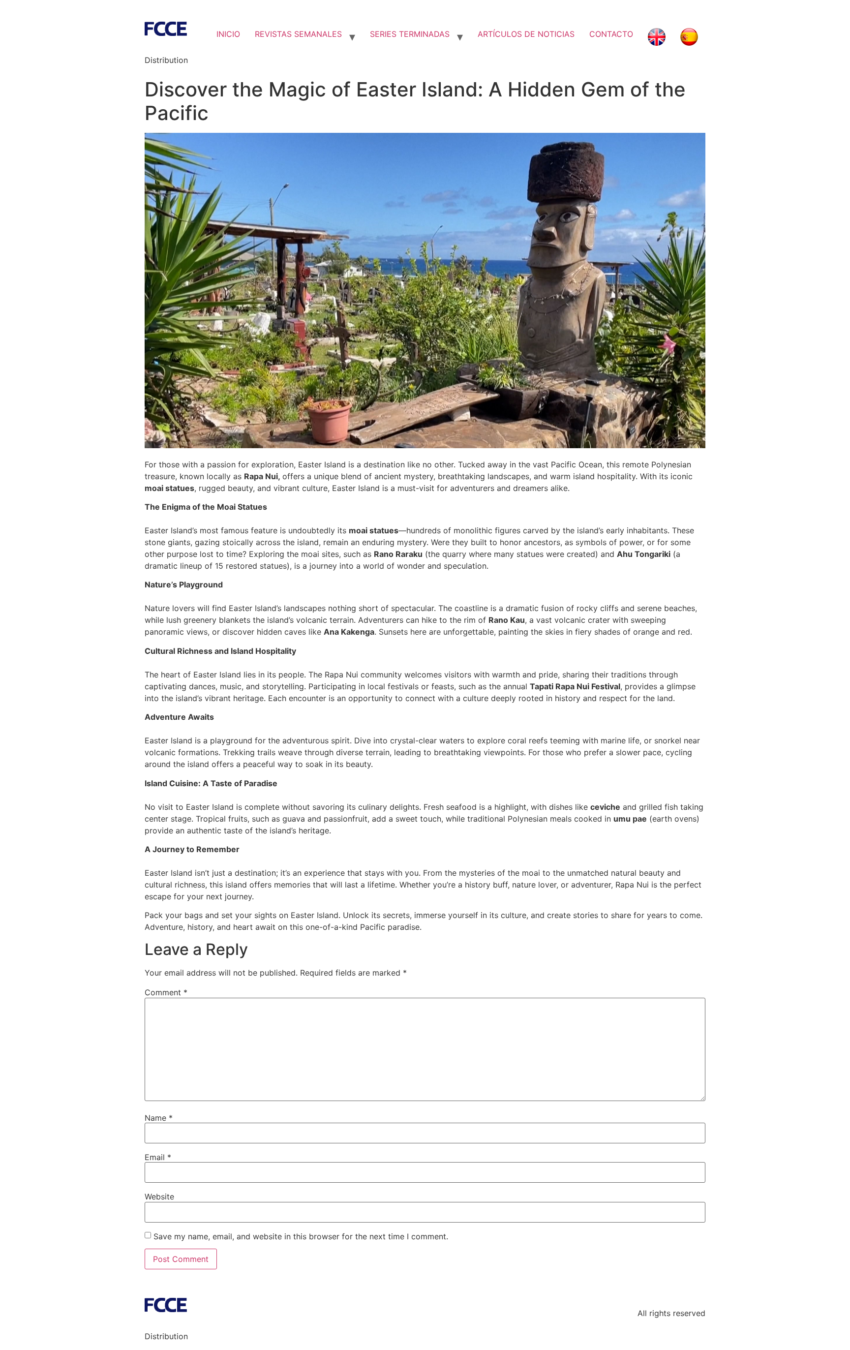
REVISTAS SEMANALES (298, 34)
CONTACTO (611, 34)
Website (159, 1196)
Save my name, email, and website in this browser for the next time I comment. (300, 1236)
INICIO (228, 34)
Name (159, 1118)
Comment (166, 992)
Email (158, 1157)
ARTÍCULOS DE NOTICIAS (526, 34)
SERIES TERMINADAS (410, 34)
